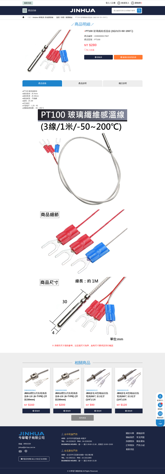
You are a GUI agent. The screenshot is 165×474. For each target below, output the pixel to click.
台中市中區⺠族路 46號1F (76, 438)
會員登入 (125, 3)
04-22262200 (87, 441)
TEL (63, 441)
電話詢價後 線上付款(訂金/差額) (35, 459)
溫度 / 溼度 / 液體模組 (64, 17)
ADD (63, 438)
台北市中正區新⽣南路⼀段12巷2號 (80, 455)
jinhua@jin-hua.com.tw (27, 447)
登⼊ (108, 3)
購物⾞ (99, 57)
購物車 (138, 3)
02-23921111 (70, 458)
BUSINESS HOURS (69, 444)
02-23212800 (86, 458)
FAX (79, 441)
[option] (36, 390)
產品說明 (82, 83)
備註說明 (123, 83)
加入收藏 (90, 50)
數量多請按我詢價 (129, 57)
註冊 (113, 3)
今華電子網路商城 (82, 10)
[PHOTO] (51, 52)
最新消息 (27, 3)
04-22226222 (71, 441)
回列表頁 (82, 418)
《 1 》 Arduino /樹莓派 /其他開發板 (40, 17)
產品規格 (42, 83)
